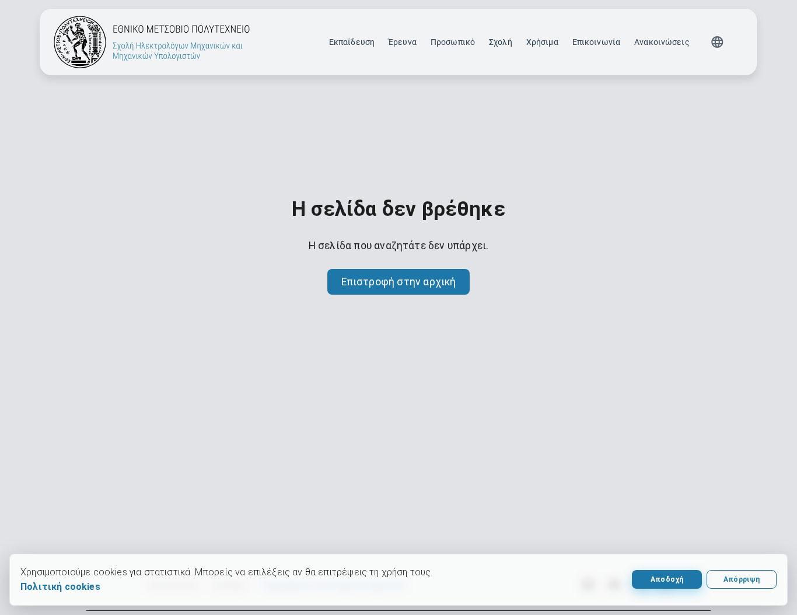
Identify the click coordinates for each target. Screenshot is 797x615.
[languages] (717, 42)
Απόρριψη (741, 579)
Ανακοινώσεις (662, 42)
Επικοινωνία (596, 42)
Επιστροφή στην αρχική (398, 282)
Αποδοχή (667, 579)
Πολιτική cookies (60, 586)
